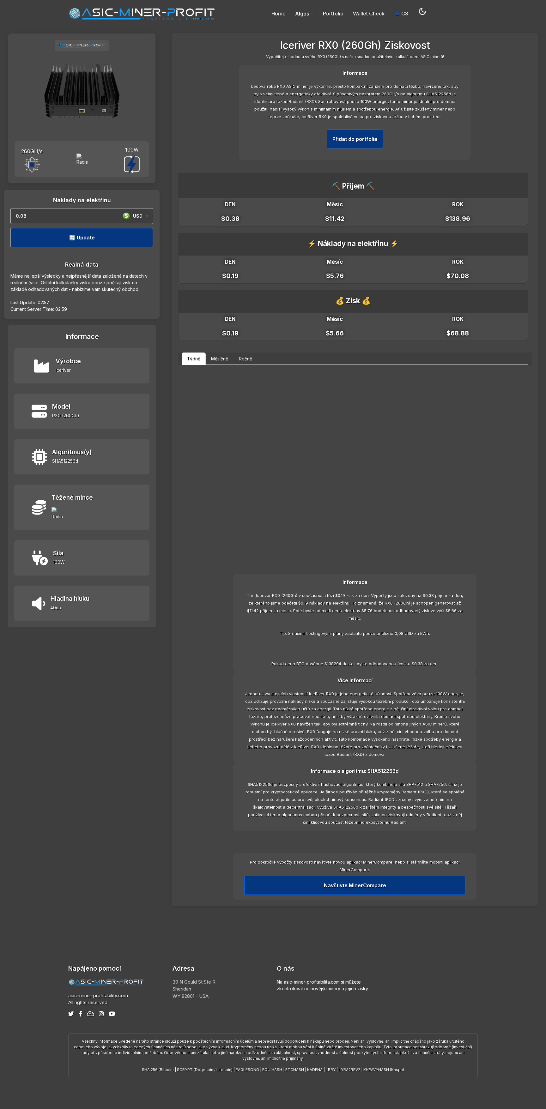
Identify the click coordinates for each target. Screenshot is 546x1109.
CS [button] (404, 13)
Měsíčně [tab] (219, 358)
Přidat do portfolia (354, 139)
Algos (302, 13)
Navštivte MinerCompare (355, 885)
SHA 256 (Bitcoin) (158, 1069)
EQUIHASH (272, 1069)
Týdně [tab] (193, 358)
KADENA (315, 1069)
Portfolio (333, 13)
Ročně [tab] (245, 358)
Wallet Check (369, 13)
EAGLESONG (247, 1069)
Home (278, 13)
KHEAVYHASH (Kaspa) (383, 1069)
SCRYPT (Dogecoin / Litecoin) (205, 1069)
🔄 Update (82, 237)
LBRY (331, 1069)
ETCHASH (294, 1069)
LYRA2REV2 (349, 1069)
